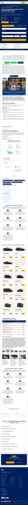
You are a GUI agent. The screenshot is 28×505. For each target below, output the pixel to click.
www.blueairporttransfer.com (10, 139)
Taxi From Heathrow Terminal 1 (6, 186)
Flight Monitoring (13, 359)
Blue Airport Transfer (9, 55)
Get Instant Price (5, 22)
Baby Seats (3, 359)
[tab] (8, 26)
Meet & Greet (21, 484)
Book (10, 257)
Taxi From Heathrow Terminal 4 (6, 190)
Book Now (23, 2)
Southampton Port (12, 479)
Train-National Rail (4, 129)
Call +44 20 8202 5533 (14, 22)
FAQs (19, 480)
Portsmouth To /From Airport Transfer (19, 180)
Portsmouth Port (12, 480)
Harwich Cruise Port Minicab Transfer (17, 182)
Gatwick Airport (3, 480)
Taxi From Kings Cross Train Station (7, 198)
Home (2, 5)
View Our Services (14, 76)
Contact (26, 503)
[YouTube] (7, 475)
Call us (7, 62)
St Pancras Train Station (5, 194)
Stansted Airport (3, 481)
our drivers (3, 57)
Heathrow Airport (3, 479)
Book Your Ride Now (10, 462)
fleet (6, 56)
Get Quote (21, 62)
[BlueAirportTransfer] (2, 2)
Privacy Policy (21, 486)
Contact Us (20, 485)
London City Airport (3, 485)
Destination (3, 31)
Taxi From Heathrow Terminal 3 (6, 189)
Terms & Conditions (15, 503)
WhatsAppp (14, 62)
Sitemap (23, 503)
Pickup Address (4, 27)
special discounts (4, 60)
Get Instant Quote (14, 39)
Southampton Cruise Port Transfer (7, 180)
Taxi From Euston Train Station (6, 199)
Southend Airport (3, 484)
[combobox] (14, 29)
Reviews (20, 481)
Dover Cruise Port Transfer (6, 182)
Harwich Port (11, 483)
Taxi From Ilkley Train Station (6, 202)
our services (3, 55)
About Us (20, 479)
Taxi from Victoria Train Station (6, 195)
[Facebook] (1, 475)
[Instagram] (3, 475)
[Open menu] (26, 2)
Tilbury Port (11, 484)
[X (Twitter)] (5, 475)
